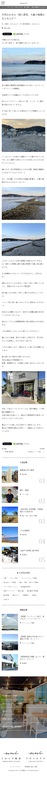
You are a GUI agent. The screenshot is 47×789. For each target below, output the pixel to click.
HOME (7, 688)
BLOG (7, 711)
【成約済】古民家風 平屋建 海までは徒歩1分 (32, 510)
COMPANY (9, 695)
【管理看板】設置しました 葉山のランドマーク (32, 657)
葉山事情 (24, 554)
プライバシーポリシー (15, 767)
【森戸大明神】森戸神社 (29, 550)
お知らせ (6, 599)
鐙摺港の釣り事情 (27, 470)
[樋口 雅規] (10, 494)
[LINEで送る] (18, 34)
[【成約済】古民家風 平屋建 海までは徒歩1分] (10, 515)
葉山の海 (7, 28)
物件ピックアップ (9, 591)
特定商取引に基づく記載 (31, 767)
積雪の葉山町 (9, 452)
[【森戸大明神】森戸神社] (10, 555)
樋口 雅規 (24, 490)
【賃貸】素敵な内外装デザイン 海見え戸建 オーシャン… (33, 637)
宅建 (5, 578)
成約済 (34, 595)
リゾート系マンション (10, 587)
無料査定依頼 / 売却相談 (12, 726)
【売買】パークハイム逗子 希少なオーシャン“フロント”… (32, 617)
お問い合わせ (7, 719)
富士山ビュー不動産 (10, 582)
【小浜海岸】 (25, 530)
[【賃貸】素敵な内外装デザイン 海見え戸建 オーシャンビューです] (10, 642)
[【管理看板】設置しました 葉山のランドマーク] (10, 662)
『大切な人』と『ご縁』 (34, 452)
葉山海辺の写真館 (32, 591)
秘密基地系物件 (25, 587)
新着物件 (25, 595)
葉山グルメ (16, 595)
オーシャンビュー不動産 (29, 578)
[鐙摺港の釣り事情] (10, 474)
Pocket (26, 34)
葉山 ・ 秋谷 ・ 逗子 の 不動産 (29, 515)
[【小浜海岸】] (10, 535)
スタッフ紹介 (25, 494)
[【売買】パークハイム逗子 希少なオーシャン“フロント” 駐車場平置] (10, 622)
